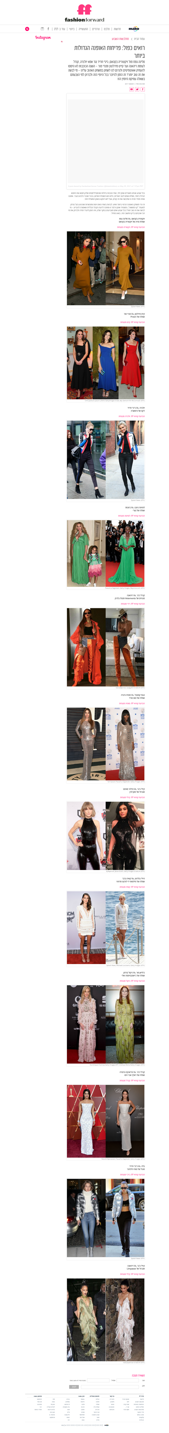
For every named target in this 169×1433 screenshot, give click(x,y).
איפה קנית (126, 1404)
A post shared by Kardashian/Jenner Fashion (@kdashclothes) (92, 186)
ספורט (82, 1412)
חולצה (97, 1402)
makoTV (67, 1415)
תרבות (82, 1407)
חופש (68, 1417)
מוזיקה (82, 1409)
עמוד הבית (139, 39)
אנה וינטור (96, 1412)
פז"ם (68, 1412)
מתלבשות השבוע (120, 39)
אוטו (68, 1409)
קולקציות (141, 1417)
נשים (83, 1420)
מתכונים (39, 1404)
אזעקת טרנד (125, 1399)
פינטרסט (111, 1409)
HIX (54, 1399)
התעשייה (83, 29)
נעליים (97, 1399)
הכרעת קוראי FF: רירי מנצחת (133, 603)
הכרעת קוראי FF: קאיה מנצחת (132, 886)
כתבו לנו (112, 1399)
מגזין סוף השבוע (139, 1402)
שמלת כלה (96, 1407)
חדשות (117, 29)
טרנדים (96, 29)
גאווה (53, 1402)
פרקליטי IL (52, 1415)
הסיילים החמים (140, 1407)
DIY (128, 1402)
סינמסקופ (52, 1417)
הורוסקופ (39, 1399)
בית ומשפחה (66, 1407)
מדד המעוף (140, 1412)
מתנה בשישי (140, 1415)
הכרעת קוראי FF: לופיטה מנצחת (131, 515)
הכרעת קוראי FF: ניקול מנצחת (132, 980)
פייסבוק (112, 1402)
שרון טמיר (139, 84)
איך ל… (127, 1407)
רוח (69, 1420)
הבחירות (141, 1420)
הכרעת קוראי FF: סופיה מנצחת (132, 703)
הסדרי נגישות (38, 1409)
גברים (68, 1399)
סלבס (107, 29)
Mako (82, 1399)
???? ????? (99, 1425)
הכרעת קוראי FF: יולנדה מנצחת (132, 416)
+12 (41, 1407)
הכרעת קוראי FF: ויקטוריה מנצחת (131, 227)
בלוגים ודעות (51, 1409)
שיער (98, 1417)
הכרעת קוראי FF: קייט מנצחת (132, 322)
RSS (62, 1425)
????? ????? (91, 1425)
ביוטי (71, 29)
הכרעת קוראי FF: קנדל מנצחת (132, 1080)
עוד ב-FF (59, 29)
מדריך (97, 1420)
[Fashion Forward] (84, 21)
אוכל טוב (82, 1417)
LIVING (67, 1402)
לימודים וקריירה (51, 1407)
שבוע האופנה (95, 1415)
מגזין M (53, 1404)
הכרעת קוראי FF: (138, 1174)
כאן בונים (52, 1412)
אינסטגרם (111, 1407)
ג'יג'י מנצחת (125, 1174)
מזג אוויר (39, 1402)
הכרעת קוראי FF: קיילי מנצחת (132, 797)
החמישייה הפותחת (139, 1404)
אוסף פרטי (126, 1409)
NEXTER (82, 1415)
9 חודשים (67, 1404)
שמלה (97, 1404)
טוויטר (112, 1404)
